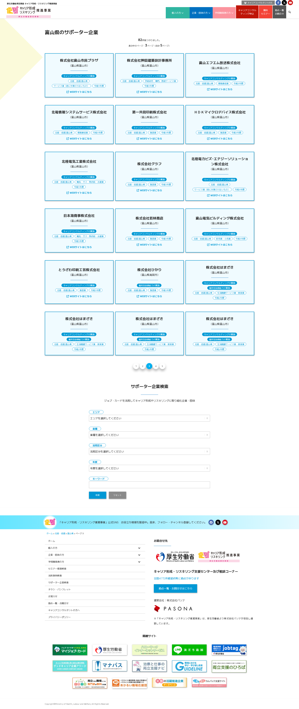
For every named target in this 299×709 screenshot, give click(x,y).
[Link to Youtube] (290, 2)
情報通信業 (223, 83)
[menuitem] (257, 3)
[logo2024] (28, 11)
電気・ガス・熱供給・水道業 (90, 181)
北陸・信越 (75, 80)
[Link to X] (284, 2)
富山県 (84, 80)
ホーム (50, 533)
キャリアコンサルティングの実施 (78, 75)
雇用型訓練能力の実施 (149, 285)
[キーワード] (289, 11)
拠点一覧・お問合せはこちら (175, 588)
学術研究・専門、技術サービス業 (160, 80)
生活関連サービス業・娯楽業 (230, 292)
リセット (117, 495)
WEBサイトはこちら (81, 91)
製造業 (153, 132)
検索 (98, 495)
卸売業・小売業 (223, 238)
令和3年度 (99, 85)
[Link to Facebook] (278, 2)
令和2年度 (219, 297)
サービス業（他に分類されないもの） (71, 85)
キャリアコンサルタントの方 (259, 2)
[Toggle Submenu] (139, 547)
